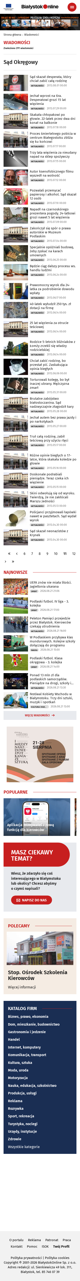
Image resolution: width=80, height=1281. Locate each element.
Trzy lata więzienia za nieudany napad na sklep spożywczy (53, 155)
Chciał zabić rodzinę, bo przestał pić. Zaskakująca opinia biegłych (49, 365)
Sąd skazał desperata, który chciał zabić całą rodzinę (50, 79)
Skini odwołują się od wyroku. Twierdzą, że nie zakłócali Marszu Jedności (52, 497)
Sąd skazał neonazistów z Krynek (49, 533)
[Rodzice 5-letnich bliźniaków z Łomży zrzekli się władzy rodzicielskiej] (16, 348)
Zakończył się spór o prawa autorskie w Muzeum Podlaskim (50, 232)
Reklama (15, 1101)
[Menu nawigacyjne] (72, 7)
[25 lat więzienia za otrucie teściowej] (16, 329)
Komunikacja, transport (27, 1055)
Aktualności (37, 86)
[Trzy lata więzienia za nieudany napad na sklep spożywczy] (16, 159)
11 (64, 554)
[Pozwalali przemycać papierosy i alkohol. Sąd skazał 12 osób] (16, 196)
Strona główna (12, 34)
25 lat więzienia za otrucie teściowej (49, 325)
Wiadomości (31, 34)
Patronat (51, 1240)
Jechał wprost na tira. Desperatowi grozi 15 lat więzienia (48, 100)
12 (74, 554)
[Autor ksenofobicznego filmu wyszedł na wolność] (16, 177)
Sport (34, 591)
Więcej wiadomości (37, 715)
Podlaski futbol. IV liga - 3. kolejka (49, 603)
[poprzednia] (17, 554)
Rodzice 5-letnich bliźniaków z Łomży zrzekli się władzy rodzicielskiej (52, 346)
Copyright (11, 1263)
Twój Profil (61, 1246)
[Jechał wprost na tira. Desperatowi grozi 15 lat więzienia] (16, 102)
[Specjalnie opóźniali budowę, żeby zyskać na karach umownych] (16, 253)
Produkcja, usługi (22, 1093)
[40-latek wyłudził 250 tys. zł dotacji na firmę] (16, 310)
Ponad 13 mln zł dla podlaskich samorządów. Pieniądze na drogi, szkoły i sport (50, 679)
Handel (14, 1039)
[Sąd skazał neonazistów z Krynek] (16, 537)
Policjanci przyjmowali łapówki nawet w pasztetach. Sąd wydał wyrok (53, 516)
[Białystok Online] (40, 6)
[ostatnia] (13, 561)
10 (56, 554)
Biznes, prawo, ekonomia (28, 1016)
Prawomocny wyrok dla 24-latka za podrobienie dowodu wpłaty (52, 289)
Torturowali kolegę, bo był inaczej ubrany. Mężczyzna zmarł (49, 384)
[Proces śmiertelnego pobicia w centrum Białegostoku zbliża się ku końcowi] (16, 140)
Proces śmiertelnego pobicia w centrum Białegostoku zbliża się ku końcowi (53, 138)
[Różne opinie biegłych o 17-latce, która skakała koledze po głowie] (16, 461)
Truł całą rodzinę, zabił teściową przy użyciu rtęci (49, 438)
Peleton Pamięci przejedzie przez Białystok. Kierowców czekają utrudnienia (50, 622)
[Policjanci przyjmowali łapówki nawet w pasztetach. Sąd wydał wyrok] (16, 518)
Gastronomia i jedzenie (27, 1032)
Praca (67, 1240)
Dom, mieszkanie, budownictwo (34, 1024)
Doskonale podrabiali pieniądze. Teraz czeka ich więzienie (49, 478)
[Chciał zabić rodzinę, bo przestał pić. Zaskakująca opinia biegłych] (16, 367)
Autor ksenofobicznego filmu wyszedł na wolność (52, 173)
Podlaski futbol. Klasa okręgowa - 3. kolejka (46, 660)
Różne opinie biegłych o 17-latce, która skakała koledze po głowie (53, 459)
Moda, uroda (18, 1070)
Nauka (34, 650)
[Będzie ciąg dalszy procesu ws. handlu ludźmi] (16, 272)
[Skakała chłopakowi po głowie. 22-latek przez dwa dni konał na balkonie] (16, 121)
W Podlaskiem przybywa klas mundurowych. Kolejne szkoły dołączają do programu (52, 641)
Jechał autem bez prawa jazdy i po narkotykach (53, 419)
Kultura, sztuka (20, 1063)
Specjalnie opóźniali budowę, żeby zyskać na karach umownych (52, 251)
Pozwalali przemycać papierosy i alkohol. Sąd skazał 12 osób (53, 194)
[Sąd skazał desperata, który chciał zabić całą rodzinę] (16, 83)
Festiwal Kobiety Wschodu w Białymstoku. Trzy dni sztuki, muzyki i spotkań (51, 698)
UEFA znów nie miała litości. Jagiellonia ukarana (51, 584)
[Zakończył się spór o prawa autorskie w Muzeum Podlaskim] (16, 234)
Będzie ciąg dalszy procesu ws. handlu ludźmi (53, 268)
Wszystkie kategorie (24, 1147)
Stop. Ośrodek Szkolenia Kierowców (37, 975)
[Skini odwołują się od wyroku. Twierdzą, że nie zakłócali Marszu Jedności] (16, 499)
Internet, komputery (24, 1047)
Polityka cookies (57, 1258)
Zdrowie (14, 1139)
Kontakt (16, 1246)
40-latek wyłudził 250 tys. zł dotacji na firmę (50, 306)
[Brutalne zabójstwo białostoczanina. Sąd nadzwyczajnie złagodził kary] (16, 405)
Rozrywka (16, 1108)
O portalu (16, 1240)
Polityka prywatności (26, 1258)
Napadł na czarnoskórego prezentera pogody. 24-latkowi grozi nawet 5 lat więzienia (52, 213)
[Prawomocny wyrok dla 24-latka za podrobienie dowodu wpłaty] (16, 291)
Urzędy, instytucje (22, 1131)
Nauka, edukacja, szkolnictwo (32, 1085)
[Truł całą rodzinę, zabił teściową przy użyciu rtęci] (16, 442)
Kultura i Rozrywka (40, 707)
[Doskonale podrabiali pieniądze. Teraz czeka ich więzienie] (16, 480)
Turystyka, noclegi (23, 1124)
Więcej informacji (22, 987)
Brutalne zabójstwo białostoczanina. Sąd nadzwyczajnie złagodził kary (52, 403)
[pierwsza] (9, 554)
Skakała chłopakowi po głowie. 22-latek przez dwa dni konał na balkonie (52, 119)
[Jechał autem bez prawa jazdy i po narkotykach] (16, 423)
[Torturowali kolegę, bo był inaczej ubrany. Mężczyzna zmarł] (16, 386)
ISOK (45, 1246)
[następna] (5, 561)
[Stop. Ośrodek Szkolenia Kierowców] (40, 948)
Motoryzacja (18, 1078)
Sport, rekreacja (21, 1116)
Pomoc (32, 1246)
